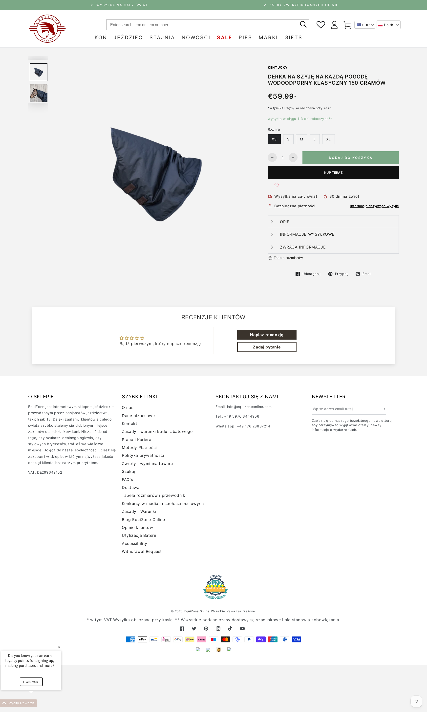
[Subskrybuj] (384, 409)
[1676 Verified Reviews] (213, 595)
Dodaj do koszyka (351, 158)
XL (328, 139)
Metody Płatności (139, 447)
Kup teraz (333, 172)
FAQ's (127, 479)
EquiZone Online (196, 611)
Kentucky (277, 67)
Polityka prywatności (143, 455)
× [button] (59, 647)
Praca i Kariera (136, 439)
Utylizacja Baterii (139, 535)
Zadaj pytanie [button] (267, 347)
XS (274, 139)
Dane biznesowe (138, 415)
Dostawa (130, 487)
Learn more (31, 682)
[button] (389, 24)
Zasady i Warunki (139, 511)
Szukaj (128, 471)
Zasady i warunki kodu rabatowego (157, 431)
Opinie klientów (137, 527)
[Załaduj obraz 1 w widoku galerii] (38, 72)
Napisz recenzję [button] (266, 334)
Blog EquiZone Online (143, 519)
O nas (127, 407)
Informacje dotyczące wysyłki (374, 206)
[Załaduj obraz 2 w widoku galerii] (38, 93)
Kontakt (129, 423)
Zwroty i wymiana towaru (147, 463)
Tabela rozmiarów (288, 258)
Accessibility (134, 543)
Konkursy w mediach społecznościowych (163, 503)
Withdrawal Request (142, 551)
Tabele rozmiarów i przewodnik (153, 495)
